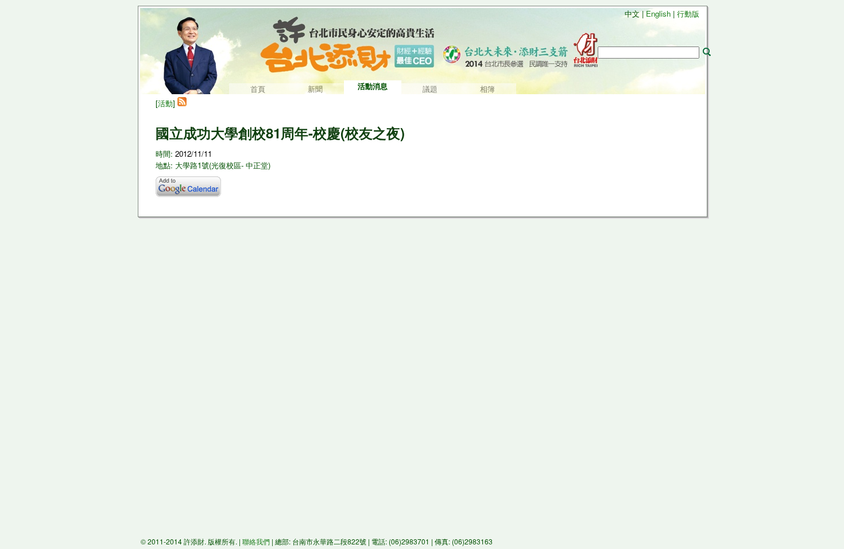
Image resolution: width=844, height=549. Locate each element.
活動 (165, 103)
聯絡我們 (256, 541)
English (658, 13)
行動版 (688, 13)
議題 (430, 89)
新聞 (315, 89)
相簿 (487, 89)
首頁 (257, 89)
